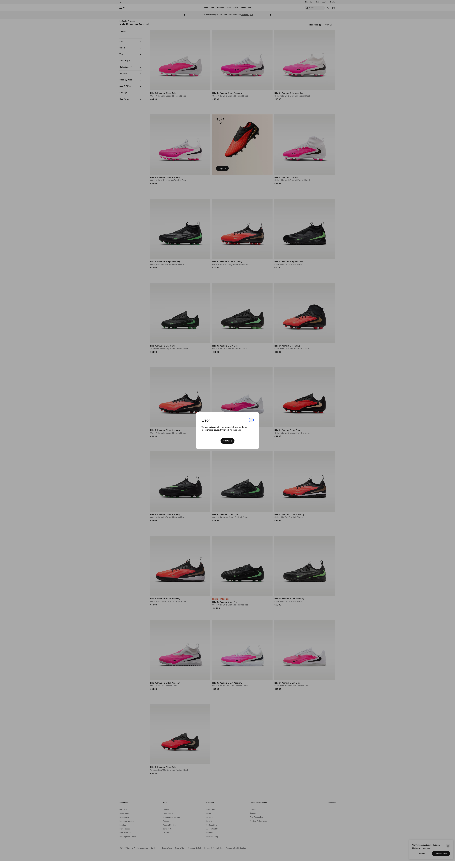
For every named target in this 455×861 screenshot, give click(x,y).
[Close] (251, 420)
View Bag (227, 441)
